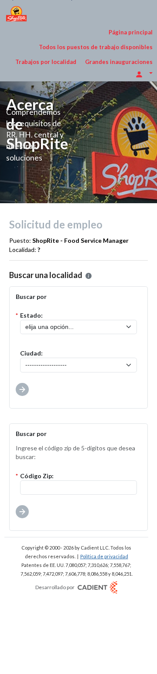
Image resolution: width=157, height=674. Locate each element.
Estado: (31, 315)
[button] (88, 276)
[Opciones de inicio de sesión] (144, 73)
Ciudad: (31, 353)
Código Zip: (37, 476)
